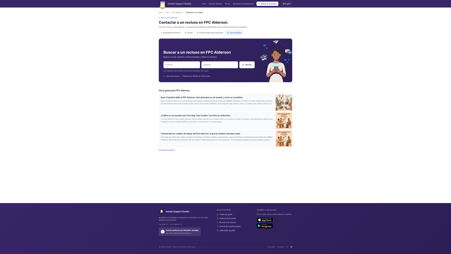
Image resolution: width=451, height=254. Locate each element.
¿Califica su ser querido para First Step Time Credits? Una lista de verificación (195, 115)
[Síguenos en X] (287, 247)
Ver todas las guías (166, 150)
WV (167, 12)
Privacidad (271, 247)
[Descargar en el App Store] (265, 219)
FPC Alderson (177, 12)
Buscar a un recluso (268, 4)
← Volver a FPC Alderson (168, 18)
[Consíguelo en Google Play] (265, 226)
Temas (227, 4)
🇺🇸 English (287, 4)
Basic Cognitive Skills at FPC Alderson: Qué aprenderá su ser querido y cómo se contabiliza (202, 97)
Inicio (204, 4)
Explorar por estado (228, 218)
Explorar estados (215, 4)
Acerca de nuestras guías (230, 226)
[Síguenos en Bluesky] (291, 247)
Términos (280, 247)
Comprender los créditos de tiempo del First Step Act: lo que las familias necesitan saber (200, 133)
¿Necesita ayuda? (227, 230)
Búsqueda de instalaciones (243, 4)
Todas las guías (226, 214)
